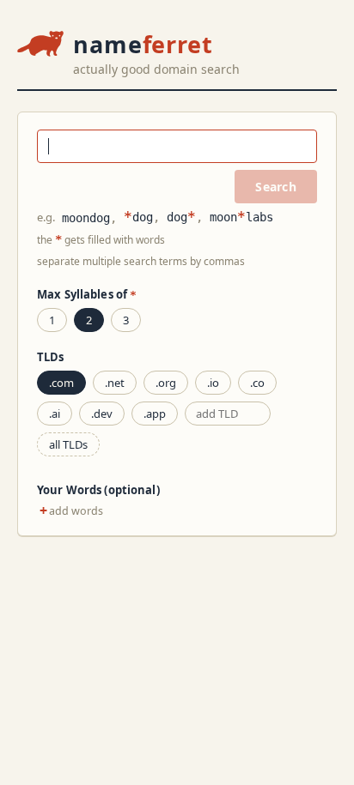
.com (61, 382)
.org (166, 382)
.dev (102, 413)
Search (275, 186)
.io (213, 382)
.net (115, 382)
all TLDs (68, 444)
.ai (54, 413)
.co (257, 382)
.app (154, 413)
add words (71, 511)
